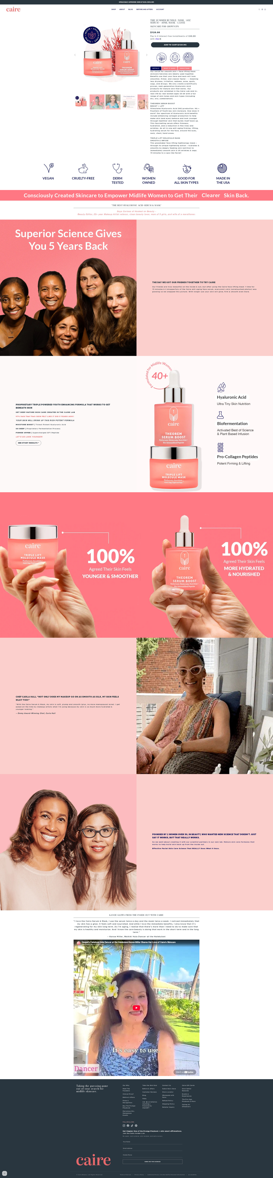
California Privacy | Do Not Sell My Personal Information (166, 1174)
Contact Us (166, 1085)
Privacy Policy (139, 1174)
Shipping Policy (168, 1104)
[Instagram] (124, 1125)
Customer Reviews (149, 1092)
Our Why (126, 1085)
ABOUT (122, 9)
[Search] (259, 10)
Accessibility (192, 1174)
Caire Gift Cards (188, 1085)
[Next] (146, 55)
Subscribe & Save (169, 1088)
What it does (169, 68)
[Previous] (75, 55)
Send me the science (152, 1161)
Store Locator (168, 1092)
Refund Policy (167, 1100)
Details (155, 68)
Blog (144, 1095)
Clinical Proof (128, 1094)
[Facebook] (128, 1125)
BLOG (130, 9)
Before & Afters (129, 1097)
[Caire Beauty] (13, 9)
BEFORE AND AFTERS (144, 9)
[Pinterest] (136, 1125)
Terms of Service (125, 1174)
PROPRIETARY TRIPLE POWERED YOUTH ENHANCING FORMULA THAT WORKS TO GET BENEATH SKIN (63, 406)
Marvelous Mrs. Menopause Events (129, 1113)
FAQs (144, 1098)
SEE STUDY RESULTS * (28, 443)
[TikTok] (132, 1125)
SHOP (113, 9)
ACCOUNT (160, 9)
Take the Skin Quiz (149, 1085)
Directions (185, 68)
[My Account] (262, 9)
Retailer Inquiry (168, 1107)
